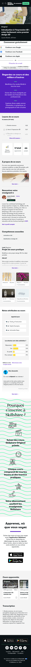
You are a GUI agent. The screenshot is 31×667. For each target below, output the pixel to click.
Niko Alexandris (13, 371)
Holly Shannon (20, 299)
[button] (3, 3)
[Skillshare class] (10, 584)
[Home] (11, 3)
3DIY (26, 221)
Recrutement (15, 651)
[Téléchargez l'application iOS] (9, 640)
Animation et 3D (8, 235)
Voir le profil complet (8, 224)
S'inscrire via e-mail (15, 63)
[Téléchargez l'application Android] (22, 640)
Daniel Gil (5, 282)
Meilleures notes (7, 362)
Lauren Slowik (13, 196)
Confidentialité (12, 653)
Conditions (20, 653)
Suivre (18, 196)
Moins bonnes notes (17, 362)
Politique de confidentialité (10, 67)
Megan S (19, 282)
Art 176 (4, 299)
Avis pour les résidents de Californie (15, 660)
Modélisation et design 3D (10, 238)
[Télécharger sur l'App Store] (15, 555)
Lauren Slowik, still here (8, 37)
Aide (22, 651)
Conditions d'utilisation (23, 66)
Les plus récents (7, 364)
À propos (8, 651)
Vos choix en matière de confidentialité (14, 658)
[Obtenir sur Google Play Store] (15, 560)
